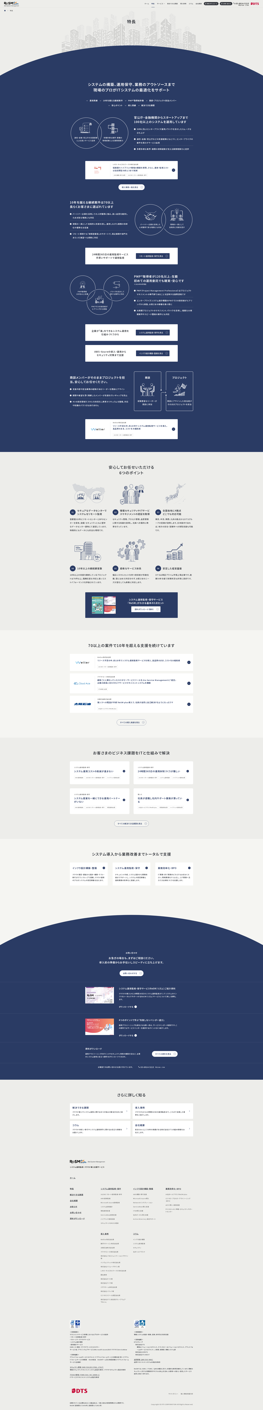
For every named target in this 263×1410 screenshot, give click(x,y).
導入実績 (132, 105)
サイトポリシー (173, 1394)
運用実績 (94, 100)
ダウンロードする (126, 1006)
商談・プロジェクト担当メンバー (163, 100)
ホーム (5, 10)
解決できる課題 (148, 105)
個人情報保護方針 (187, 1394)
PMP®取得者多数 (136, 100)
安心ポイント (117, 105)
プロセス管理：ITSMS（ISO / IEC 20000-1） (85, 1375)
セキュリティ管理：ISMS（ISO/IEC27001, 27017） (87, 1367)
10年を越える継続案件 (113, 100)
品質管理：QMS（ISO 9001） (143, 1360)
